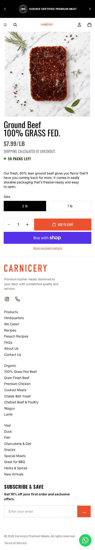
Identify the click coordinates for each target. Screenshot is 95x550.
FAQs (8, 342)
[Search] (15, 25)
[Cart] (89, 25)
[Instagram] (7, 299)
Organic (10, 366)
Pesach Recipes (16, 336)
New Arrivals (13, 474)
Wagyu (9, 408)
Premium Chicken (17, 384)
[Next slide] (90, 9)
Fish (7, 437)
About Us (11, 348)
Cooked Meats (15, 390)
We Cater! (11, 324)
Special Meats (15, 456)
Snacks (9, 450)
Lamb (8, 414)
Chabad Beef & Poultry (21, 402)
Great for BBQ (14, 462)
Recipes (10, 330)
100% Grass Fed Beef (20, 371)
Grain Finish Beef (16, 378)
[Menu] (5, 25)
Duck (8, 431)
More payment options (47, 248)
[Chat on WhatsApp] (85, 540)
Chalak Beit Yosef (17, 396)
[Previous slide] (5, 9)
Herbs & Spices (15, 468)
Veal (7, 425)
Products (11, 312)
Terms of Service (15, 543)
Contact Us (12, 354)
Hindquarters (14, 318)
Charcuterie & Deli (17, 444)
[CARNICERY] (25, 268)
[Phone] (17, 299)
